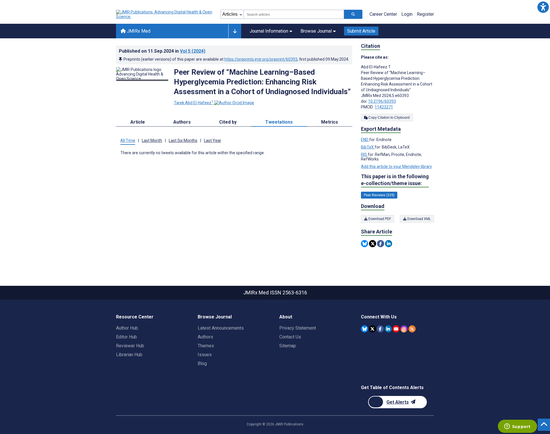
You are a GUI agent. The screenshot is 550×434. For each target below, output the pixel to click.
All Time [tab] (127, 140)
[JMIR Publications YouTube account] (396, 328)
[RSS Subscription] (412, 328)
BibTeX (368, 147)
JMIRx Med (138, 31)
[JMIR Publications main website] (164, 14)
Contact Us (290, 337)
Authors (205, 337)
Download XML (418, 219)
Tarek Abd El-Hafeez (193, 102)
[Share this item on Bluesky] (364, 243)
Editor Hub (126, 337)
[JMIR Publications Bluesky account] (364, 328)
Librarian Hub (129, 354)
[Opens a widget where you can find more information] (517, 427)
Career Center (383, 14)
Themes (206, 345)
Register (425, 14)
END (365, 139)
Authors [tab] (182, 122)
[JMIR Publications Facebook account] (380, 328)
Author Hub (127, 328)
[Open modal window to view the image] (142, 80)
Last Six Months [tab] (183, 140)
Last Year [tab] (212, 140)
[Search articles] (353, 14)
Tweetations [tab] (279, 122)
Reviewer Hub (130, 345)
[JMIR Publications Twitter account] (372, 328)
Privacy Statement (297, 328)
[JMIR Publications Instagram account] (404, 328)
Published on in (162, 51)
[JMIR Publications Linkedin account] (388, 328)
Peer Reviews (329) (379, 195)
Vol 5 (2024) (192, 51)
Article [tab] (137, 122)
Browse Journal (316, 31)
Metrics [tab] (329, 122)
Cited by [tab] (228, 122)
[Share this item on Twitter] (372, 243)
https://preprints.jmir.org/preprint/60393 (260, 59)
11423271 (384, 107)
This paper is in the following (395, 179)
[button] (543, 7)
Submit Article (361, 31)
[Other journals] (234, 31)
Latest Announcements (221, 328)
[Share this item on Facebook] (380, 243)
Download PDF (379, 219)
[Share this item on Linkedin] (388, 243)
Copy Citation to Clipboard (389, 118)
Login (406, 14)
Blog (202, 363)
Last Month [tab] (152, 140)
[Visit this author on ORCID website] (234, 102)
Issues (205, 354)
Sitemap (287, 345)
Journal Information (269, 31)
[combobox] (293, 14)
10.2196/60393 (382, 101)
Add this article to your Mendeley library (396, 166)
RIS (364, 154)
